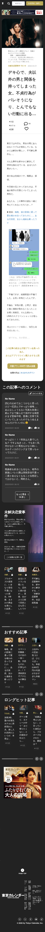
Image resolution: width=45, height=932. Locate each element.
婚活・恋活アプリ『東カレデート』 (36, 892)
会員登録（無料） (34, 3)
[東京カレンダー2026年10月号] (22, 782)
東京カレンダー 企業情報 (25, 906)
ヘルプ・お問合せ (25, 888)
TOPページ (25, 882)
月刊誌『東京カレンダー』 (36, 886)
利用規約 (29, 882)
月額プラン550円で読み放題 (22, 366)
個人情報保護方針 (29, 887)
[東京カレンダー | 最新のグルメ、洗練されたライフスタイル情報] (2, 3)
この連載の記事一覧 (14, 557)
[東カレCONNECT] (22, 12)
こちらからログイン (27, 372)
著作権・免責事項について (29, 896)
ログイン (18, 3)
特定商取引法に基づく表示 (29, 906)
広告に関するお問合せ (25, 897)
